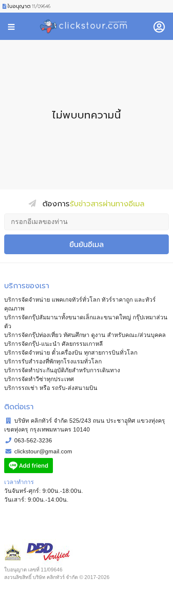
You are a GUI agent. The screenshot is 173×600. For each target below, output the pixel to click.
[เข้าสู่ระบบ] (159, 26)
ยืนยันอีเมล (86, 244)
